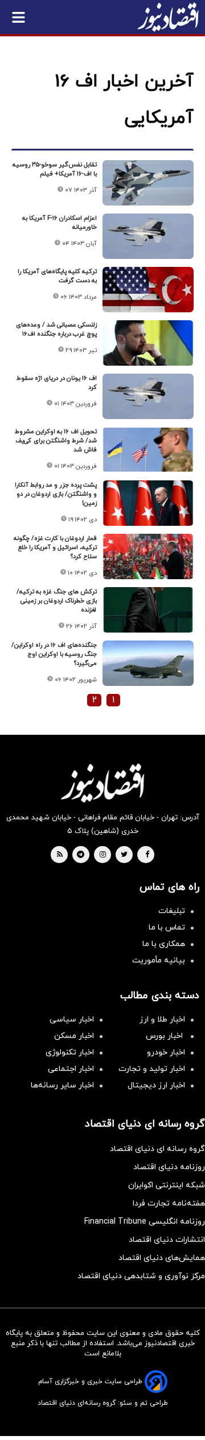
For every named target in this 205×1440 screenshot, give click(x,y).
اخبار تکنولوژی (70, 1052)
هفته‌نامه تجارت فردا (169, 1203)
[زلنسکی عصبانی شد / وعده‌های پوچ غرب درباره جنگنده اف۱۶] (148, 343)
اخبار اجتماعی (71, 1069)
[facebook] (147, 855)
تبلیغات (171, 911)
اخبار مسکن (74, 1036)
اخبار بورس (165, 1036)
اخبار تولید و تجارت (151, 1069)
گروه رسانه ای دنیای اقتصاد (157, 1149)
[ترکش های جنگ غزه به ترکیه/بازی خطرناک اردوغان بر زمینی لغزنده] (148, 610)
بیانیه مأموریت (158, 960)
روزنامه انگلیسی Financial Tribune (144, 1221)
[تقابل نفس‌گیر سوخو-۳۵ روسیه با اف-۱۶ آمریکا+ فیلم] (148, 183)
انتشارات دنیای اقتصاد (167, 1239)
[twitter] (124, 855)
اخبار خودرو (166, 1052)
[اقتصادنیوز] (102, 783)
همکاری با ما (163, 944)
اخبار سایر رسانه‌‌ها (62, 1085)
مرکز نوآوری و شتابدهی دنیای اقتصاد (141, 1276)
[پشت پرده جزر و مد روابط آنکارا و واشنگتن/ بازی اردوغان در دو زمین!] (148, 503)
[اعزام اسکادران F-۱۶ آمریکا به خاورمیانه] (148, 236)
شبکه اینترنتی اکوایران (166, 1185)
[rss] (60, 855)
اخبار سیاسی (72, 1019)
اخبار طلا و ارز (162, 1019)
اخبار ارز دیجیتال (156, 1085)
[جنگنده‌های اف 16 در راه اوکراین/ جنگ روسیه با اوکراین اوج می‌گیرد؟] (148, 663)
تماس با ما (167, 927)
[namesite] (168, 17)
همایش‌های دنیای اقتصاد (161, 1258)
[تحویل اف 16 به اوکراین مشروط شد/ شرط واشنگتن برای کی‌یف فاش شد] (148, 449)
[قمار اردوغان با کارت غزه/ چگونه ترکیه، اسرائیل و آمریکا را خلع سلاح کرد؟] (148, 556)
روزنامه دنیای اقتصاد (169, 1167)
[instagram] (103, 855)
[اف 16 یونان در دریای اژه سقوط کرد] (148, 396)
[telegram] (80, 855)
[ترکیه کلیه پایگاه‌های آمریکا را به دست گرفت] (148, 289)
